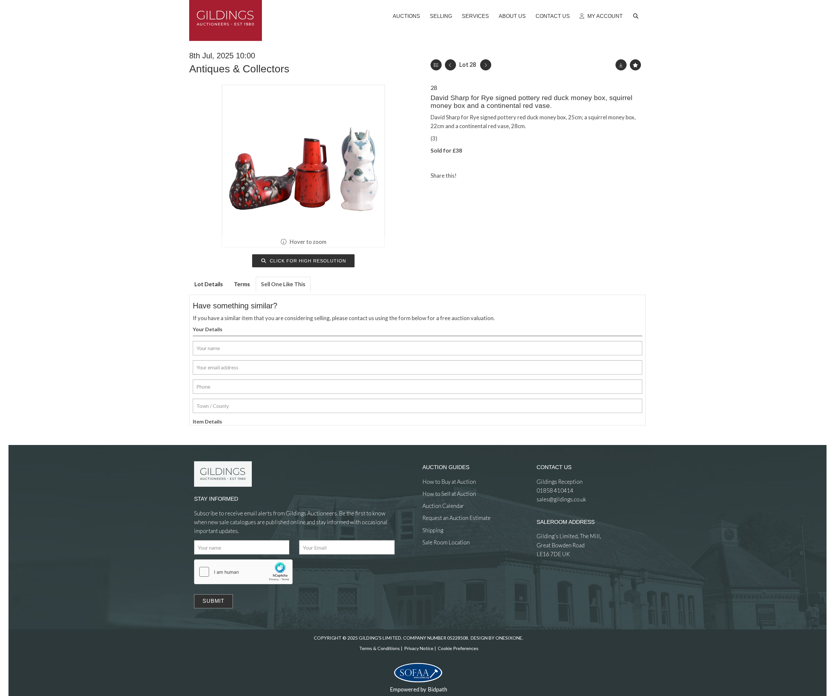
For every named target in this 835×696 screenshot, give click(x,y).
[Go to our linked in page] (441, 566)
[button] (637, 16)
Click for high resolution (307, 260)
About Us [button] (512, 16)
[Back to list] (436, 64)
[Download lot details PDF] (621, 64)
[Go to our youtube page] (455, 566)
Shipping (432, 530)
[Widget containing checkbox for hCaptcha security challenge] (243, 571)
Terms (242, 284)
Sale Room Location (446, 542)
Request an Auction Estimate (456, 517)
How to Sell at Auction (449, 493)
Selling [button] (441, 16)
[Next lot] (485, 64)
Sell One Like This (283, 284)
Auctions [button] (406, 16)
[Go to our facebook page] (428, 566)
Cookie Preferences (458, 648)
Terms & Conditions (379, 648)
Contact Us (553, 16)
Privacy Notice (418, 648)
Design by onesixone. (497, 638)
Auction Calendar (443, 505)
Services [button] (475, 16)
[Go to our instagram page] (493, 175)
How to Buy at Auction (449, 481)
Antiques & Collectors (239, 69)
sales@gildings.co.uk (561, 499)
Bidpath (437, 689)
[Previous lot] (450, 64)
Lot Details (208, 284)
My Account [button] (604, 16)
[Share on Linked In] (480, 175)
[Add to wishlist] (635, 64)
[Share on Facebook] (467, 175)
